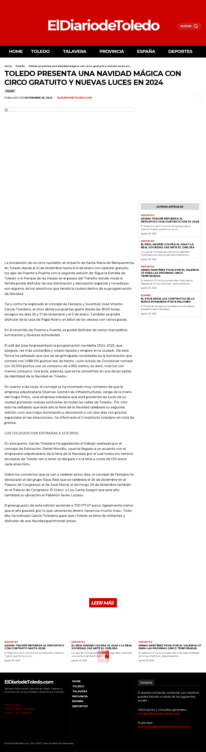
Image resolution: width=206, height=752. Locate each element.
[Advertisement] (69, 229)
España (146, 295)
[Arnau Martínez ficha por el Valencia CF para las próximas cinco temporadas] (170, 625)
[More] (197, 98)
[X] (17, 3)
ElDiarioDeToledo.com (74, 97)
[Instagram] (11, 3)
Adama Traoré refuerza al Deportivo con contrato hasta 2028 (170, 220)
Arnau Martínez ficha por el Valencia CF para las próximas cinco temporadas (170, 272)
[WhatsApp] (179, 98)
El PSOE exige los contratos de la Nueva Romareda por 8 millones (168, 300)
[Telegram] (188, 98)
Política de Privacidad (19, 709)
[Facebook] (5, 3)
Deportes (147, 215)
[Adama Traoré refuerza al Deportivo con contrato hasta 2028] (35, 625)
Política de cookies (17, 713)
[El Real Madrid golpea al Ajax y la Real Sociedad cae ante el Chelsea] (102, 625)
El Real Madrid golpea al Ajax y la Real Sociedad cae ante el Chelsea (168, 246)
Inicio (8, 66)
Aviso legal (11, 704)
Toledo (20, 66)
